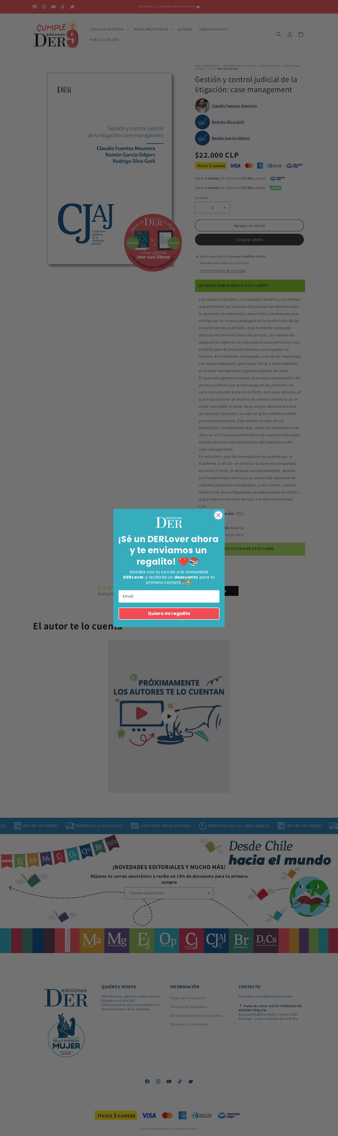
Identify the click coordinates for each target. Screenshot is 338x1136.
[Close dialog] (218, 515)
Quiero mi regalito (169, 613)
